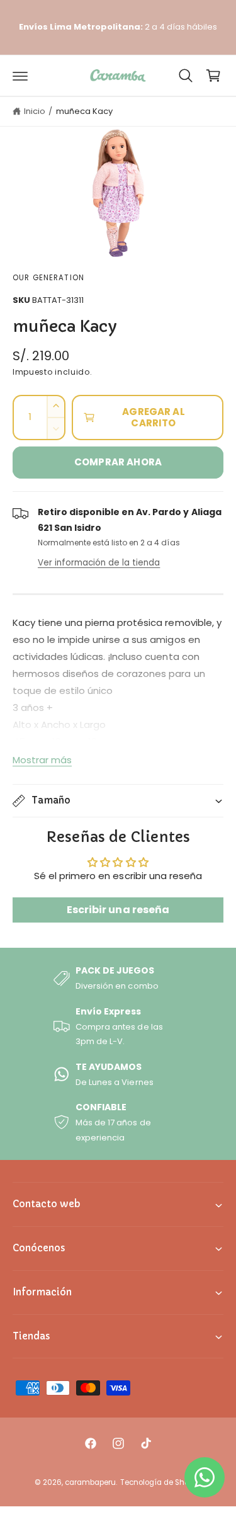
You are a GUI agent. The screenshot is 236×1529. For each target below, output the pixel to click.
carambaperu (90, 1482)
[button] (20, 75)
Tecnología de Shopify (160, 1482)
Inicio (34, 111)
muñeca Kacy (84, 111)
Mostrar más (42, 759)
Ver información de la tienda (99, 563)
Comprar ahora (118, 462)
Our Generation (48, 278)
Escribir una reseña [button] (118, 909)
